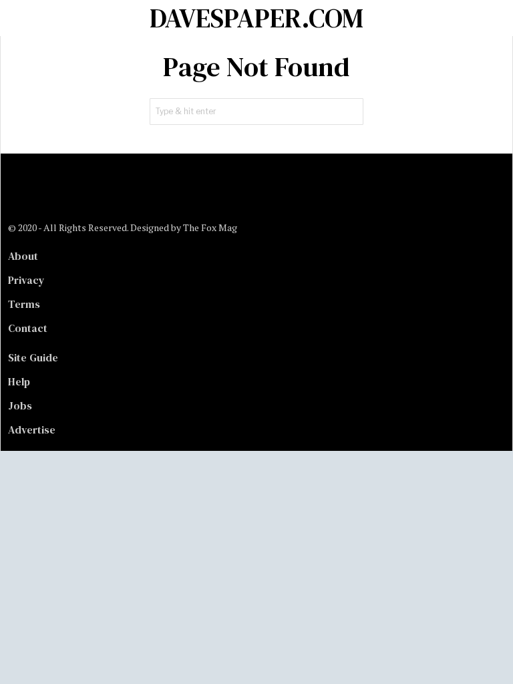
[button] (350, 111)
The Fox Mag (210, 227)
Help (19, 381)
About (23, 255)
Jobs (20, 405)
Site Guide (33, 357)
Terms (24, 304)
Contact (27, 328)
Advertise (31, 429)
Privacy (26, 280)
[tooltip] (18, 193)
